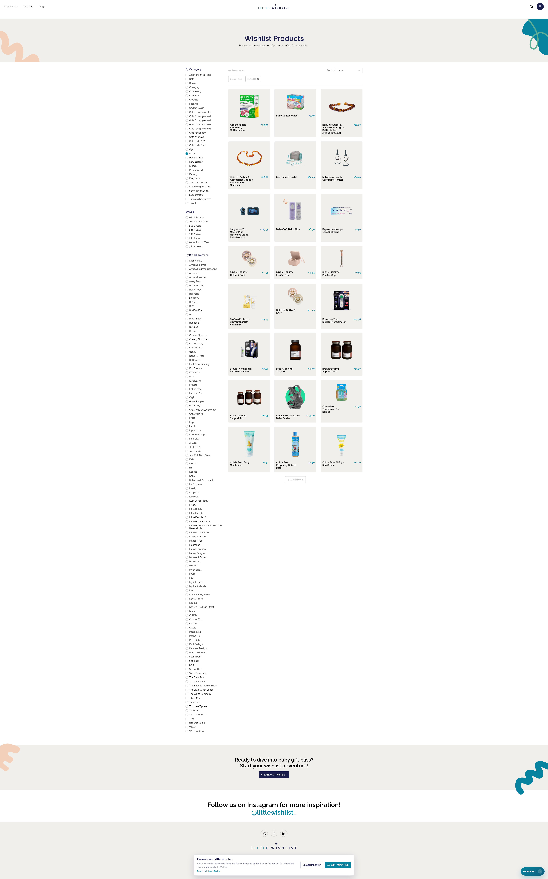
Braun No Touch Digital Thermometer (334, 320)
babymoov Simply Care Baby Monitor (332, 178)
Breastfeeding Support (284, 370)
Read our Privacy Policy (208, 871)
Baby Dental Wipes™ (287, 115)
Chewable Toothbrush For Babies (330, 409)
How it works (11, 6)
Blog (41, 6)
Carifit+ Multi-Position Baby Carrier (288, 417)
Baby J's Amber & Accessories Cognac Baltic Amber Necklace (241, 181)
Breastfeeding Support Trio (238, 417)
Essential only (312, 865)
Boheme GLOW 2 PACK (285, 311)
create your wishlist (274, 775)
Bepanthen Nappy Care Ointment (332, 230)
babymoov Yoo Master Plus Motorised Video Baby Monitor (239, 233)
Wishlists (28, 6)
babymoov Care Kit (286, 177)
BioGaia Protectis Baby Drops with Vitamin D (239, 322)
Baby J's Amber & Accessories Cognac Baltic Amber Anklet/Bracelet (333, 128)
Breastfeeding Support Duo (330, 370)
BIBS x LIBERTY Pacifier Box (284, 273)
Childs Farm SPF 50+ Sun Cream (333, 463)
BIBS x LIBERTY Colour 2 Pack (238, 273)
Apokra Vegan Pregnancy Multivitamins (238, 127)
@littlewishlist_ (274, 812)
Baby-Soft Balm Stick (288, 229)
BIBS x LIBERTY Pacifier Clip (330, 273)
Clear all (236, 79)
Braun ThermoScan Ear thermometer (241, 370)
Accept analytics (337, 865)
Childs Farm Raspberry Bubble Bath (286, 465)
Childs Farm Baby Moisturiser (239, 463)
